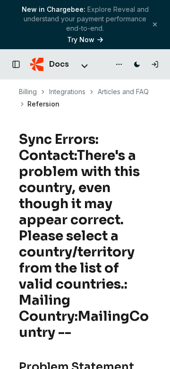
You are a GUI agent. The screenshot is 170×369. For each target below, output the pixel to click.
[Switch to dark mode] (136, 64)
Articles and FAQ (123, 92)
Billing (28, 92)
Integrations (67, 92)
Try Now (80, 39)
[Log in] (154, 64)
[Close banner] (154, 24)
